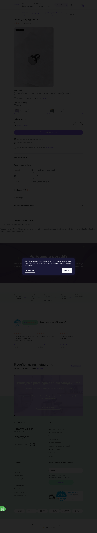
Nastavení (30, 270)
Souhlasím (67, 270)
